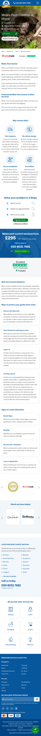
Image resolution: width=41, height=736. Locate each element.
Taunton (25, 562)
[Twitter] (11, 708)
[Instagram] (7, 708)
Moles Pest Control (26, 51)
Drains (23, 688)
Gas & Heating (25, 682)
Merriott (6, 562)
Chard (5, 569)
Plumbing (4, 682)
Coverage (24, 665)
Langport (6, 572)
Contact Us (4, 674)
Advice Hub (4, 665)
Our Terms (24, 671)
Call (23, 3)
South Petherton (8, 558)
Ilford (17, 51)
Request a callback (8, 38)
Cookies (23, 674)
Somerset (26, 569)
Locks (3, 688)
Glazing (3, 690)
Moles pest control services (17, 234)
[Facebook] (3, 708)
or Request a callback (20, 224)
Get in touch (21, 220)
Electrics (23, 685)
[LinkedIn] (16, 708)
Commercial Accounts (8, 671)
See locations (9, 576)
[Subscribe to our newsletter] (37, 699)
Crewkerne (26, 558)
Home (2, 51)
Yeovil (25, 572)
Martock (26, 555)
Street (5, 565)
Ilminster (6, 555)
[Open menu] (38, 3)
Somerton (26, 565)
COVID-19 (24, 668)
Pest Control (10, 51)
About (3, 668)
